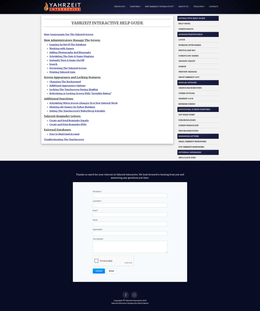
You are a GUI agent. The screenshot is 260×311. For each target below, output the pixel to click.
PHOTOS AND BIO (186, 50)
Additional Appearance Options (67, 85)
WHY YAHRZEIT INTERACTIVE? (159, 6)
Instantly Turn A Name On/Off (66, 60)
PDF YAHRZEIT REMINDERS (191, 147)
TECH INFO (198, 6)
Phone (95, 220)
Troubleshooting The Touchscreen (64, 139)
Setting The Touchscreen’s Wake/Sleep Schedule (77, 111)
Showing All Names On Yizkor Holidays (72, 107)
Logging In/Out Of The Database (67, 44)
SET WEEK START (186, 115)
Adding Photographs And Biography (70, 52)
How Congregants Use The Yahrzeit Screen (68, 34)
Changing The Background (65, 81)
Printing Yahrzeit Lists (62, 72)
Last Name (97, 201)
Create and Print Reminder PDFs (68, 124)
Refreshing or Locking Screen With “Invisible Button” (80, 93)
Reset (111, 271)
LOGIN (181, 40)
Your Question (98, 239)
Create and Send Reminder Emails (69, 120)
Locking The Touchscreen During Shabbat (73, 89)
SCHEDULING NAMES (188, 56)
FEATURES (135, 6)
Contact (213, 6)
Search (53, 64)
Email (95, 210)
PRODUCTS (119, 6)
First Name (97, 192)
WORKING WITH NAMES (189, 45)
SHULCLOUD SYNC (187, 158)
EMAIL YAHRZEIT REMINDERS (192, 141)
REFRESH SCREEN (186, 104)
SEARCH (182, 66)
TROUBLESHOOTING (188, 131)
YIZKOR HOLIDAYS (187, 120)
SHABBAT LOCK (185, 98)
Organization (97, 229)
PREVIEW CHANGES (187, 72)
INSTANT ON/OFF (186, 61)
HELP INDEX (184, 23)
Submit (98, 271)
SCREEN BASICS (186, 29)
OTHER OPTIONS (186, 93)
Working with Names (61, 48)
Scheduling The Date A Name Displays (71, 56)
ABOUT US (183, 6)
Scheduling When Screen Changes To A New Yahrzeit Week (83, 103)
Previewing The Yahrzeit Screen (68, 68)
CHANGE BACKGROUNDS (190, 88)
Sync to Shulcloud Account (64, 134)
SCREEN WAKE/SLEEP (188, 125)
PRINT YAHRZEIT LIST (188, 77)
